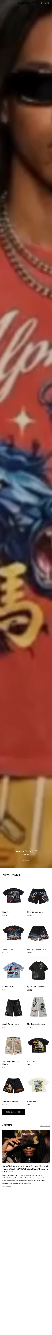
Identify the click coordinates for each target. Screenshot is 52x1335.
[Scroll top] (48, 1331)
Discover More (13, 1112)
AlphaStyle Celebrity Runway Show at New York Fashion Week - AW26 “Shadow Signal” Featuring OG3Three (25, 1169)
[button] (3, 3)
